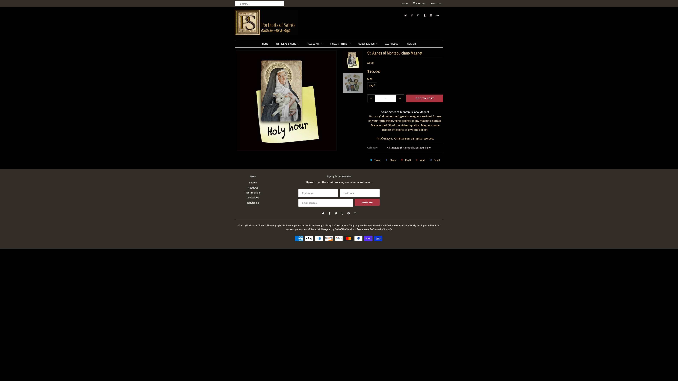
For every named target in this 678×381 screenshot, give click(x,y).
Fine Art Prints (338, 43)
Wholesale (253, 203)
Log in (405, 3)
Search (411, 43)
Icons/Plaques (366, 43)
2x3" (372, 85)
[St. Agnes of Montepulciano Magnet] (286, 100)
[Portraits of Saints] (266, 23)
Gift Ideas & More (286, 43)
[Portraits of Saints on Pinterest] (418, 15)
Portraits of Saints (256, 226)
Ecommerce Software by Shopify (374, 229)
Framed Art (313, 43)
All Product (392, 43)
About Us (253, 188)
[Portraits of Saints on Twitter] (405, 15)
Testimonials (253, 193)
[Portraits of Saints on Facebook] (412, 15)
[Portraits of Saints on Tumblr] (424, 15)
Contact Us (253, 197)
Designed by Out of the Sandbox (338, 229)
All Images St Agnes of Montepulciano (409, 148)
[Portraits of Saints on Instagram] (431, 15)
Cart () (420, 3)
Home (265, 43)
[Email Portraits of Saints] (437, 15)
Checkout (435, 3)
